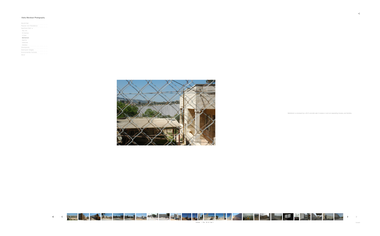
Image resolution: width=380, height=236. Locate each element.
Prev (204, 222)
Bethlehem (25, 38)
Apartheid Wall (26, 28)
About (23, 55)
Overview (198, 222)
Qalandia (25, 42)
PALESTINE (25, 23)
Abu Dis (24, 31)
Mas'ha (24, 40)
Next (211, 222)
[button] (198, 222)
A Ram (24, 35)
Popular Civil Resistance (29, 26)
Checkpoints (25, 47)
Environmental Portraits (29, 52)
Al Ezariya (25, 33)
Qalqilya (24, 45)
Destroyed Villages (27, 50)
